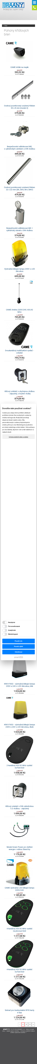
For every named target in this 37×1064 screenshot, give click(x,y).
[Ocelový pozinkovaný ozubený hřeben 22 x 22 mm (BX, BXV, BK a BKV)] (19, 172)
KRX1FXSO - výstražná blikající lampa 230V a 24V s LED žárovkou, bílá (19, 685)
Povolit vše (18, 641)
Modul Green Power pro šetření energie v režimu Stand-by (20, 848)
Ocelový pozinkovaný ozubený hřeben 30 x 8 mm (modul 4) (19, 107)
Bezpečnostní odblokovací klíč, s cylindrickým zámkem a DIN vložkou (19, 147)
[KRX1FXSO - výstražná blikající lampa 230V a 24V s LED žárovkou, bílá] (19, 668)
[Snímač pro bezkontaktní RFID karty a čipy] (19, 994)
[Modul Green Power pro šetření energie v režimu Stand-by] (19, 831)
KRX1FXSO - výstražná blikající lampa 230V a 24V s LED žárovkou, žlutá (19, 725)
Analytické (12, 630)
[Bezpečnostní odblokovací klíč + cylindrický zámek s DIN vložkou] (19, 212)
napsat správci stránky (13, 1031)
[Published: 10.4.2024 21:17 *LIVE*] (12, 1029)
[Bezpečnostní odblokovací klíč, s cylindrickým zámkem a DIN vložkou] (19, 131)
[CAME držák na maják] (19, 51)
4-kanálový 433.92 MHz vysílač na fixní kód (20, 970)
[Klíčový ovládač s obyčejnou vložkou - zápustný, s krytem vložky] (19, 376)
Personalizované (14, 626)
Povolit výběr (18, 646)
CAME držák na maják (19, 67)
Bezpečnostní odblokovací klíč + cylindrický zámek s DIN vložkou (19, 229)
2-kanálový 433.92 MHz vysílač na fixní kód (20, 766)
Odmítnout (18, 652)
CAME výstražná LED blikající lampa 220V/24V (20, 889)
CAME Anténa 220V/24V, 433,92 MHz (19, 311)
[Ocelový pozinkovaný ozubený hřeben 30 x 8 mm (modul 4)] (19, 90)
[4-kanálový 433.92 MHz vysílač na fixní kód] (19, 954)
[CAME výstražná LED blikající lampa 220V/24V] (19, 872)
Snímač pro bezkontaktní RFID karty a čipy (20, 1011)
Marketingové (13, 634)
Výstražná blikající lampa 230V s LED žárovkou (19, 270)
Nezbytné (11, 622)
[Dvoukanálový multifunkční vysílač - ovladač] (19, 335)
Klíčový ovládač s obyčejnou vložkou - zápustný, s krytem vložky (20, 392)
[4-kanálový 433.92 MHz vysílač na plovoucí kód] (19, 913)
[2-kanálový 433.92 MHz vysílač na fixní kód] (19, 750)
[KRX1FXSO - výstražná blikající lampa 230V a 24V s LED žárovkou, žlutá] (19, 709)
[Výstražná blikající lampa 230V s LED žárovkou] (19, 253)
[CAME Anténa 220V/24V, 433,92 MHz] (19, 294)
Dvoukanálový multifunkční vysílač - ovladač (19, 351)
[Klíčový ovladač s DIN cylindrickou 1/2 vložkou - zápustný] (19, 790)
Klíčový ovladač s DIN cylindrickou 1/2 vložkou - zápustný (19, 807)
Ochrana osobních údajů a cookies (18, 437)
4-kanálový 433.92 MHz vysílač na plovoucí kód (20, 929)
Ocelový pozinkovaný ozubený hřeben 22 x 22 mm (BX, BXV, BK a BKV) (19, 188)
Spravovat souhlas (20, 1032)
